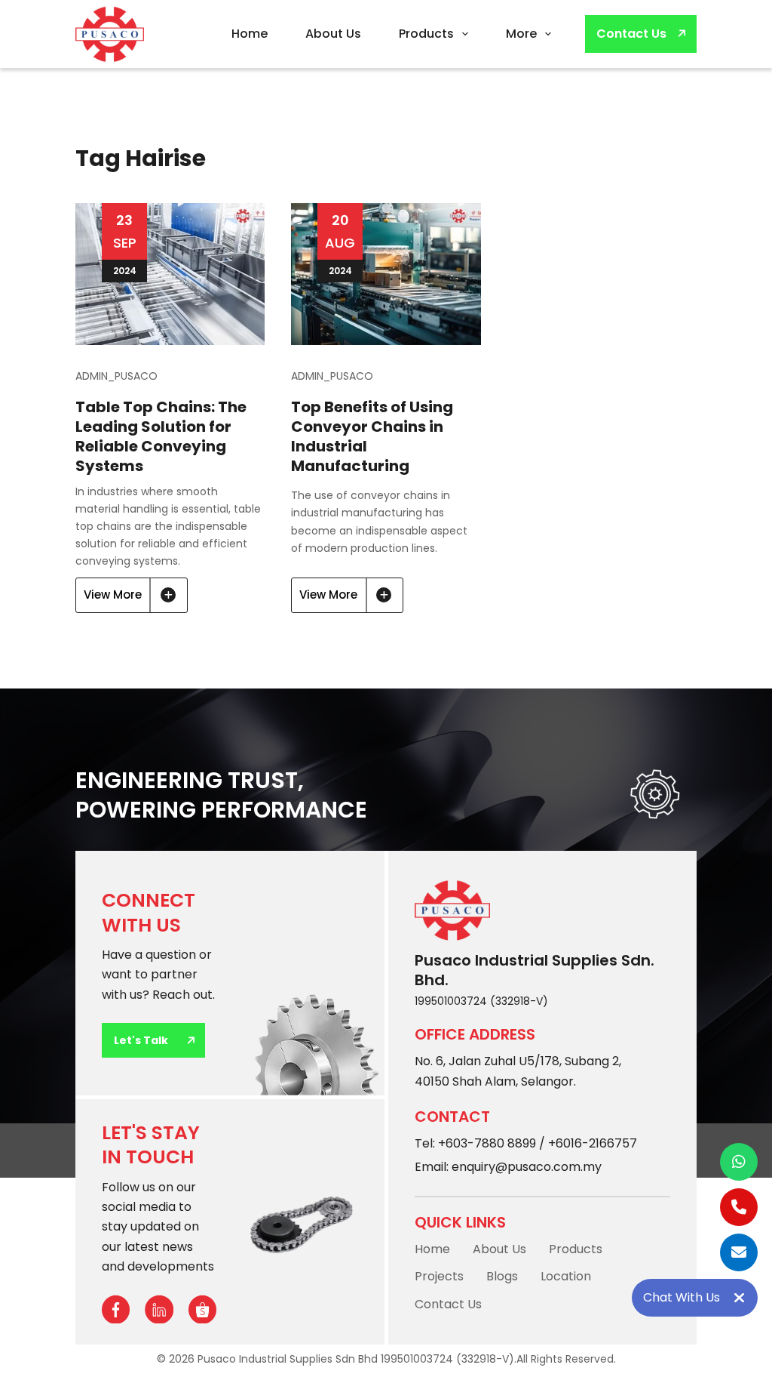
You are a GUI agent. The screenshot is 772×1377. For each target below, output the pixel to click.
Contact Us (631, 33)
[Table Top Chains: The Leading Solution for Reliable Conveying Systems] (170, 274)
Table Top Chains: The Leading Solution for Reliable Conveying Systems (161, 436)
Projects (439, 1276)
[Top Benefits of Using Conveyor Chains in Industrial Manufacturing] (385, 274)
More (521, 33)
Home (249, 33)
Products (426, 33)
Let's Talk (141, 1040)
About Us (333, 33)
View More (130, 600)
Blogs (502, 1276)
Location (566, 1276)
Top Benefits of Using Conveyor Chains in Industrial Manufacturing (372, 436)
